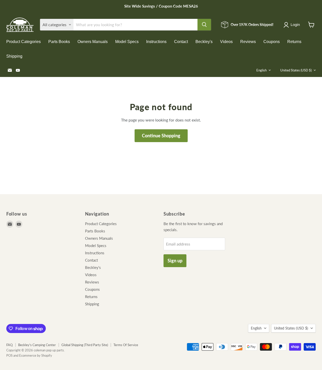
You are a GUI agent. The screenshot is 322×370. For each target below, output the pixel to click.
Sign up (175, 260)
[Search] (204, 24)
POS (9, 355)
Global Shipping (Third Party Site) (84, 345)
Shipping (14, 56)
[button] (293, 25)
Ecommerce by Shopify (35, 355)
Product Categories (23, 41)
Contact (181, 41)
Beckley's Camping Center (37, 345)
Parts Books (59, 41)
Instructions (156, 41)
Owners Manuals (92, 41)
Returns (294, 41)
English (261, 70)
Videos (226, 41)
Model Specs (127, 41)
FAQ (9, 345)
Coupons (271, 41)
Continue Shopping (161, 135)
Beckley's (204, 41)
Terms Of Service (125, 345)
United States (296, 70)
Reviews (248, 41)
